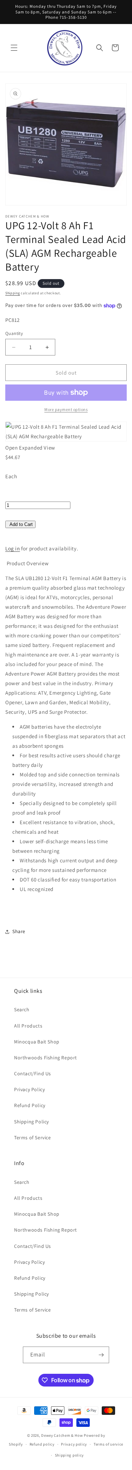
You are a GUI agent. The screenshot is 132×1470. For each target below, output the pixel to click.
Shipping (12, 293)
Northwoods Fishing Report (45, 1057)
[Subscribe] (101, 1355)
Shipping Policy (31, 1121)
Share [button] (18, 931)
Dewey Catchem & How (62, 1435)
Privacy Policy (29, 1089)
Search (22, 1009)
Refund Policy (29, 1105)
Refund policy (42, 1444)
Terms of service (108, 1444)
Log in (12, 548)
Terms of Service (32, 1137)
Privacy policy (74, 1444)
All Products (28, 1026)
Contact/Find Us (32, 1073)
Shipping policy (69, 1455)
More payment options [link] (66, 409)
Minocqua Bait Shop (36, 1041)
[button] (14, 48)
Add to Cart (21, 524)
